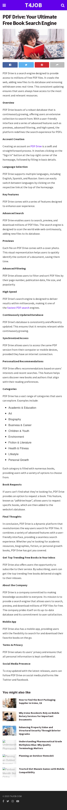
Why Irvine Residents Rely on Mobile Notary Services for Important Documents (39, 716)
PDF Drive (36, 146)
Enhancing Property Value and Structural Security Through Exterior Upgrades (40, 730)
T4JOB (33, 5)
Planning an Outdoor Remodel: (36, 755)
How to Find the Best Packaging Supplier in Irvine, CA (37, 701)
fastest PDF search (18, 307)
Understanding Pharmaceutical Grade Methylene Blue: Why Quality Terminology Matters (40, 745)
